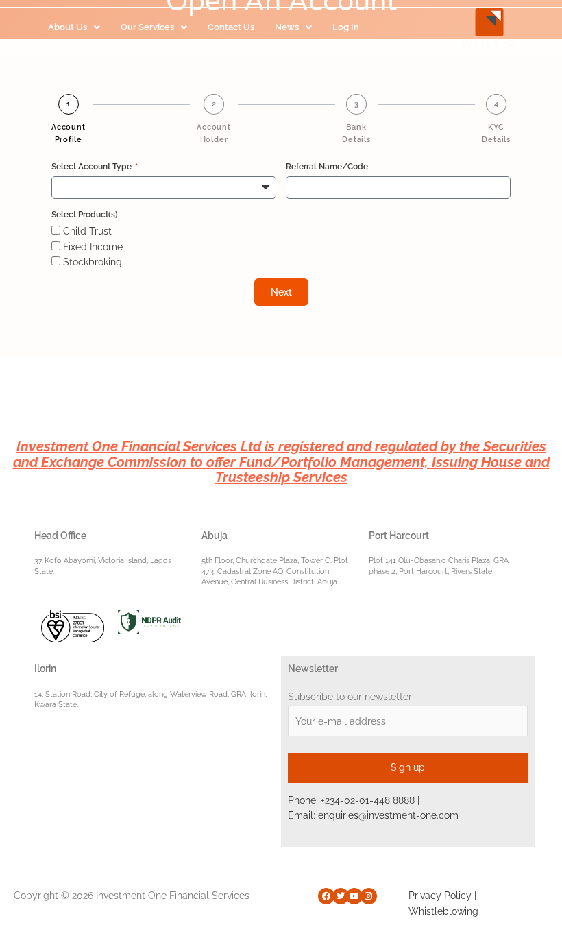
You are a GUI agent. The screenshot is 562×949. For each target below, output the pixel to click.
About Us (67, 27)
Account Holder (214, 133)
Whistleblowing (443, 911)
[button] (74, 28)
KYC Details (496, 133)
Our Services (147, 27)
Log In (345, 27)
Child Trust (87, 231)
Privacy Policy (440, 895)
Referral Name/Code (327, 166)
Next (281, 292)
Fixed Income (93, 246)
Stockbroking (92, 261)
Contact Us (231, 27)
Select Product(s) (84, 214)
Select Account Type (92, 166)
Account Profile (68, 133)
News (287, 27)
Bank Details (356, 133)
